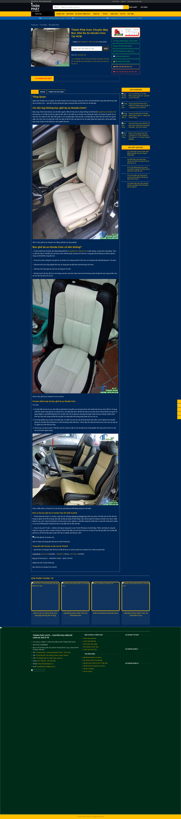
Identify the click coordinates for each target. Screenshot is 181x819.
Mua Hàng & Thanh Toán (90, 647)
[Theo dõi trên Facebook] (143, 1)
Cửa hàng (43, 25)
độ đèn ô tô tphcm (88, 668)
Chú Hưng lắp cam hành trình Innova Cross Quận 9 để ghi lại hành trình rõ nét (137, 177)
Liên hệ (123, 1)
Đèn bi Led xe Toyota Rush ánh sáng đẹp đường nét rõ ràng (45, 614)
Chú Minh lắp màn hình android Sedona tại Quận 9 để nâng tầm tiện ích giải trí (137, 185)
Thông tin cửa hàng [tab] (56, 92)
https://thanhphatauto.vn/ (45, 663)
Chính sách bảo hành (89, 638)
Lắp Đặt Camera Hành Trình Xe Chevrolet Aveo (75, 614)
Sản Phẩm (69, 14)
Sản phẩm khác (54, 25)
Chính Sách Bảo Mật (89, 641)
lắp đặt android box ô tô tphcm (92, 657)
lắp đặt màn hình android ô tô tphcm (94, 666)
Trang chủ (34, 25)
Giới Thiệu (116, 1)
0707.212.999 (93, 42)
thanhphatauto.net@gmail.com (46, 666)
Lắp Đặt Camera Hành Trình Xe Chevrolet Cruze (136, 614)
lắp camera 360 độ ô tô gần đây (92, 660)
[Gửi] (126, 7)
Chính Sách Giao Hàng (90, 644)
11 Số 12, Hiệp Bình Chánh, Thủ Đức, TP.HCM (56, 18)
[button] (133, 7)
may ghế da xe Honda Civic (77, 251)
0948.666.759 (61, 554)
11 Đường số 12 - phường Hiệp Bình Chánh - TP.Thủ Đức (53, 652)
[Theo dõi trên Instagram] (145, 1)
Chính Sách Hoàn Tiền (90, 649)
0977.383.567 (83, 42)
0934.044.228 (45, 554)
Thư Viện (130, 14)
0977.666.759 (75, 554)
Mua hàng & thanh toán (135, 1)
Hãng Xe (96, 14)
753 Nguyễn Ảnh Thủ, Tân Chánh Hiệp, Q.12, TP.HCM (125, 18)
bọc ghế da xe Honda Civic (107, 112)
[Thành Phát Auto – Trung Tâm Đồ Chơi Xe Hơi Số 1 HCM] (40, 7)
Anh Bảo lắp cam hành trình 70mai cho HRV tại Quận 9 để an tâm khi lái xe (138, 161)
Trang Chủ (60, 14)
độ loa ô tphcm (87, 671)
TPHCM (105, 14)
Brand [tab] (42, 92)
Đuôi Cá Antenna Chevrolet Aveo (105, 613)
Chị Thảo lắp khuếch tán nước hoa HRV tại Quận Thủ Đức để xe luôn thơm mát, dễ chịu (138, 169)
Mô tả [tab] (35, 92)
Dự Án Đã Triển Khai (82, 14)
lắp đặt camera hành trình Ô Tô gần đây (95, 663)
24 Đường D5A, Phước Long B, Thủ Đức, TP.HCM (90, 18)
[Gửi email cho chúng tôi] (149, 1)
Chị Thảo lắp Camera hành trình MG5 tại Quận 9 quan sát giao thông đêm (138, 153)
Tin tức (122, 14)
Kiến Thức (114, 14)
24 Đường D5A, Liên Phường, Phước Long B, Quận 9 (52, 655)
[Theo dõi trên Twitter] (147, 1)
